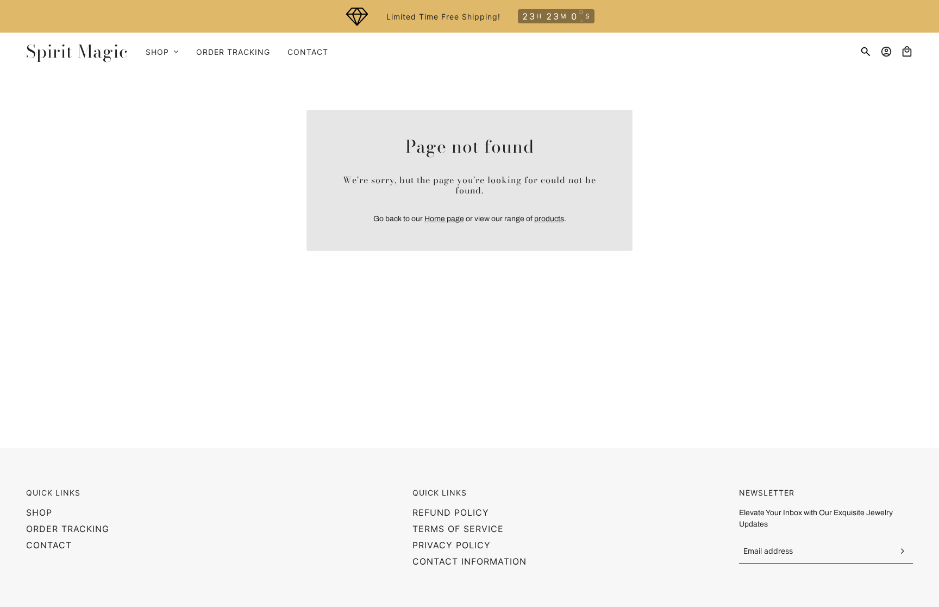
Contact (49, 545)
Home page (444, 219)
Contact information (469, 561)
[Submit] (902, 551)
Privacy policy (451, 545)
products (549, 219)
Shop (39, 512)
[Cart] (907, 52)
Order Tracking (67, 528)
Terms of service (458, 528)
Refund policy (450, 512)
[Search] (866, 52)
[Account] (886, 52)
